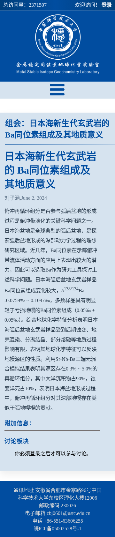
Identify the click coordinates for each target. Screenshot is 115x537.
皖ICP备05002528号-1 (57, 528)
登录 (107, 5)
